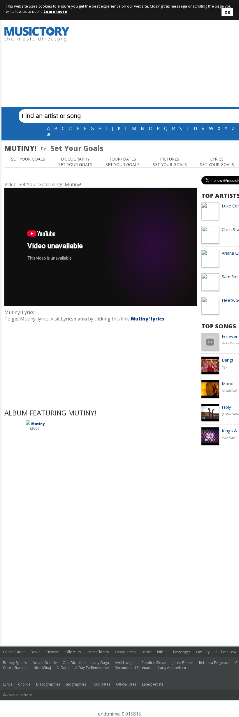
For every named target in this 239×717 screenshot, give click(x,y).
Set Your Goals (28, 159)
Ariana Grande (45, 662)
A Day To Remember (92, 667)
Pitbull (162, 651)
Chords (24, 684)
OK (227, 12)
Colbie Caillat (14, 651)
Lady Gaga (100, 662)
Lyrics (7, 684)
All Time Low (225, 651)
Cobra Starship (15, 667)
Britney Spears (15, 662)
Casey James (125, 651)
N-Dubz (63, 667)
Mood (227, 383)
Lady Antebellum (172, 667)
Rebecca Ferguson (214, 662)
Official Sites (126, 684)
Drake (36, 651)
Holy (226, 407)
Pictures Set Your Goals (170, 161)
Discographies (48, 684)
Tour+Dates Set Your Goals (123, 161)
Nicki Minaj (42, 667)
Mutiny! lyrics (147, 319)
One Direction (74, 662)
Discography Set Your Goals (75, 161)
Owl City (203, 651)
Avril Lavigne (125, 662)
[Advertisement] (158, 62)
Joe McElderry (98, 651)
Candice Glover (154, 662)
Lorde (146, 651)
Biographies (76, 684)
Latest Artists (152, 684)
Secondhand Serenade (133, 667)
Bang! (227, 360)
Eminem (52, 651)
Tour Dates (101, 684)
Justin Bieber (183, 662)
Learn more (55, 11)
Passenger (181, 651)
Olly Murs (73, 651)
